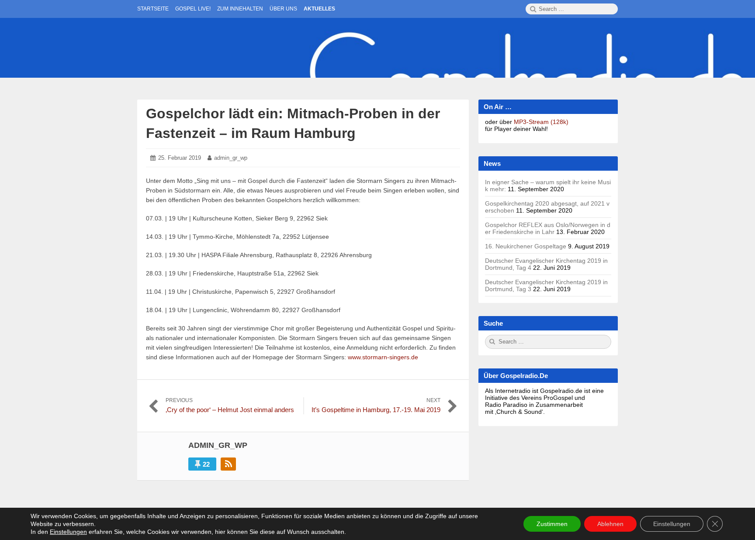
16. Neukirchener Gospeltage (525, 246)
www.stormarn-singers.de (383, 357)
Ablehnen (610, 523)
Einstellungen (68, 531)
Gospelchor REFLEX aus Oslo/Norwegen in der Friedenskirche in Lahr (547, 228)
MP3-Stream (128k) (541, 121)
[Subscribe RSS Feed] (228, 464)
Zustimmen (552, 523)
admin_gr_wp (230, 158)
